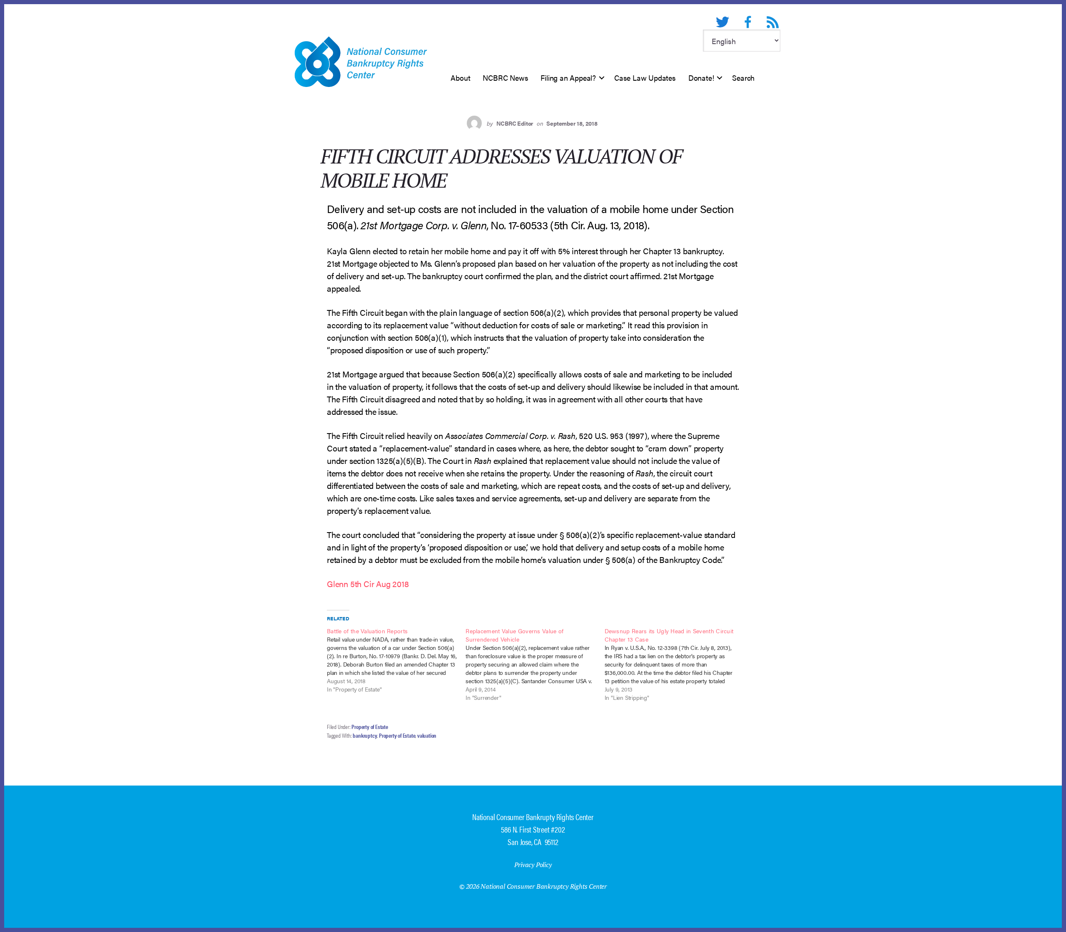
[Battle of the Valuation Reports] (396, 660)
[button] (602, 77)
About (460, 77)
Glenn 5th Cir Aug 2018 (368, 584)
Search (743, 77)
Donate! (701, 77)
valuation (426, 735)
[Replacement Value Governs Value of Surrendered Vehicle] (535, 664)
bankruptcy (365, 735)
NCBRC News (505, 77)
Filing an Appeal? (568, 77)
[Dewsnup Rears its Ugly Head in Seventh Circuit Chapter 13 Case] (674, 664)
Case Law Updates (645, 77)
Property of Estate (369, 726)
